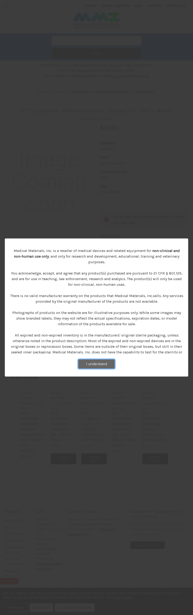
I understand (96, 364)
